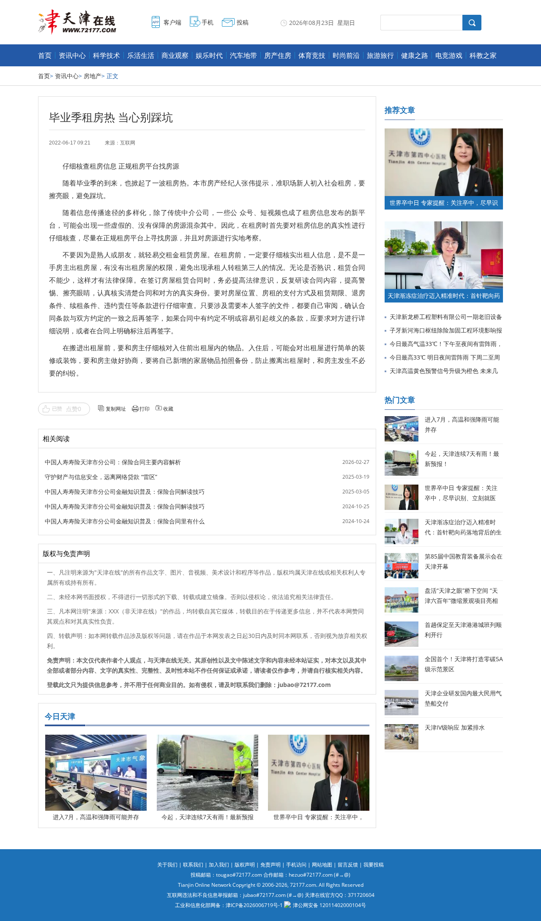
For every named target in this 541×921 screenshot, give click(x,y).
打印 (144, 408)
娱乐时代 (209, 55)
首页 (45, 55)
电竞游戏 (448, 55)
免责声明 (270, 864)
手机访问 (296, 864)
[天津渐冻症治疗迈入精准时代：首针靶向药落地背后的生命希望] (444, 225)
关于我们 (167, 864)
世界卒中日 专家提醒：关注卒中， (318, 817)
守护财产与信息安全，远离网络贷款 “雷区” (101, 477)
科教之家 (483, 55)
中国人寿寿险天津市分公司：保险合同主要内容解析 (113, 462)
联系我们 (193, 864)
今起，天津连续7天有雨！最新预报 (207, 817)
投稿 (243, 22)
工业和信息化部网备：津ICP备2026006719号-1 (229, 905)
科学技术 (106, 55)
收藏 (168, 408)
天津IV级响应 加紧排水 (455, 727)
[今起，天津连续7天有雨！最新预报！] (207, 741)
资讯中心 (72, 55)
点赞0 (73, 409)
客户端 (172, 22)
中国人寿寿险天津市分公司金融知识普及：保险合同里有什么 (125, 521)
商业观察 (175, 55)
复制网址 (116, 408)
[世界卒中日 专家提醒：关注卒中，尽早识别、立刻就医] (318, 741)
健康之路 (414, 55)
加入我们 (219, 864)
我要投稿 (373, 864)
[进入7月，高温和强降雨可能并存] (96, 741)
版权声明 (245, 864)
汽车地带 (243, 55)
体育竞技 (311, 55)
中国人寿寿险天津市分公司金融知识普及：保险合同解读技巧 (125, 492)
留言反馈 (348, 864)
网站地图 (322, 864)
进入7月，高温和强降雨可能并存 (96, 817)
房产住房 (277, 55)
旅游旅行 (380, 55)
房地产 (92, 76)
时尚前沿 (346, 55)
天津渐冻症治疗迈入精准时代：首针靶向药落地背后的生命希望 (463, 532)
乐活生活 (140, 55)
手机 (207, 22)
